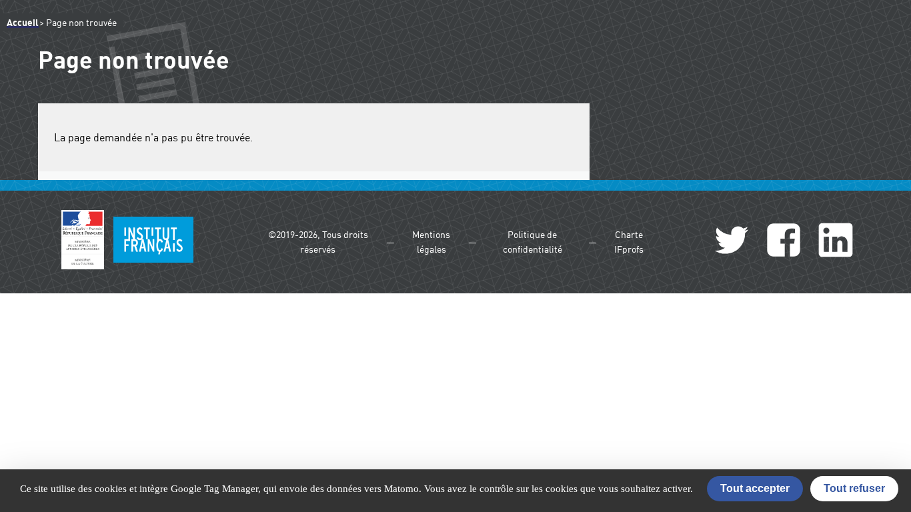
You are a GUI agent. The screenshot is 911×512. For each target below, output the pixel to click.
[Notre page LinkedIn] (835, 242)
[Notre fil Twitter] (731, 242)
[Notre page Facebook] (783, 242)
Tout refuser (854, 488)
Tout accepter (755, 488)
